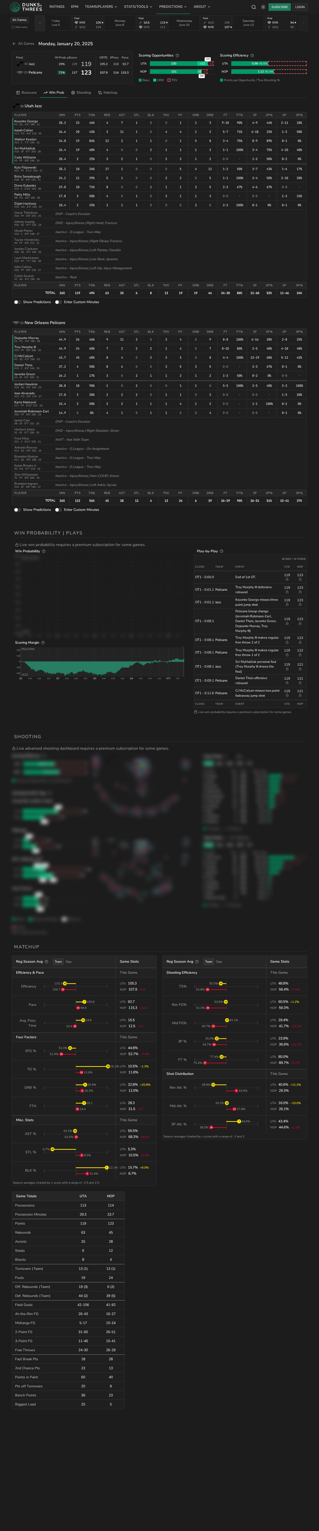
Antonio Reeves (25, 447)
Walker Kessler (25, 139)
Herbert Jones (24, 429)
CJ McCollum (23, 356)
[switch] (17, 302)
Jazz (32, 64)
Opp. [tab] (69, 962)
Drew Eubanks (25, 185)
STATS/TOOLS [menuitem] (136, 6)
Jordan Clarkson (26, 249)
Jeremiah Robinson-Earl (31, 411)
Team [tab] (58, 962)
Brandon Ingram (26, 483)
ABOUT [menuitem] (200, 6)
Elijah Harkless (25, 203)
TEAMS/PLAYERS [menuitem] (99, 6)
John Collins (22, 267)
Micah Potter (23, 231)
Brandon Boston (26, 456)
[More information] (177, 55)
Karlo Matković (25, 402)
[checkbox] (12, 27)
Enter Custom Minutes (81, 302)
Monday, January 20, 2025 (65, 44)
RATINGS (57, 6)
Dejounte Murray (26, 338)
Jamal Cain (22, 420)
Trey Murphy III (25, 347)
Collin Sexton (24, 276)
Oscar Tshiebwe (26, 212)
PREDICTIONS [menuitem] (171, 6)
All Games (19, 20)
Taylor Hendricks (26, 240)
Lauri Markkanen (26, 258)
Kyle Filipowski (25, 167)
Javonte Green (24, 374)
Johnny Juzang (24, 222)
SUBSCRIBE (280, 7)
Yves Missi (21, 438)
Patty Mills (22, 194)
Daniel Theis (23, 365)
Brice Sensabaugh (27, 176)
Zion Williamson (26, 474)
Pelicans (35, 72)
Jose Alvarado (24, 393)
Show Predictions (37, 302)
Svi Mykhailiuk (24, 148)
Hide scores (21, 27)
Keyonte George (26, 121)
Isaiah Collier (23, 130)
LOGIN (300, 7)
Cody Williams (25, 157)
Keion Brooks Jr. (25, 465)
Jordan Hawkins (25, 384)
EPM (74, 6)
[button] (161, 545)
